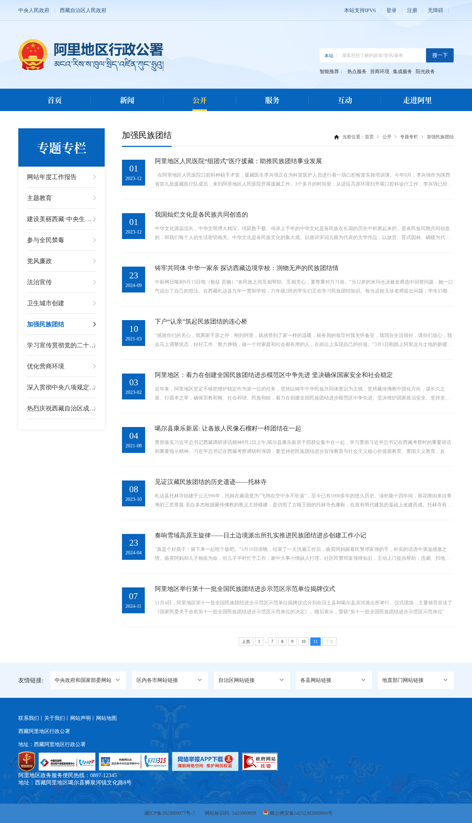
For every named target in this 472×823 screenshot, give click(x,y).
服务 (272, 100)
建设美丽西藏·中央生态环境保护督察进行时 (61, 219)
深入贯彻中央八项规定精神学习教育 (61, 387)
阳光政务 (425, 71)
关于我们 (54, 718)
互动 (345, 100)
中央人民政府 (33, 10)
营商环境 (379, 71)
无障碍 (435, 10)
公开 (199, 100)
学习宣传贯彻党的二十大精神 (61, 345)
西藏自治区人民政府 (83, 10)
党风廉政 (39, 261)
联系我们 (28, 718)
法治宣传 (39, 282)
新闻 (127, 100)
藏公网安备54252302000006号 (301, 813)
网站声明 (80, 718)
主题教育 (39, 198)
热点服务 (357, 71)
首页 (54, 100)
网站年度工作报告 (52, 176)
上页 (246, 641)
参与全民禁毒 (45, 240)
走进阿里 (417, 100)
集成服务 (402, 71)
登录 (391, 10)
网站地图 (106, 718)
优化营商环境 (45, 366)
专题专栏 (409, 136)
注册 (412, 10)
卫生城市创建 (45, 303)
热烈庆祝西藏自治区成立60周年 (61, 408)
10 (303, 641)
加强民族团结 (45, 324)
